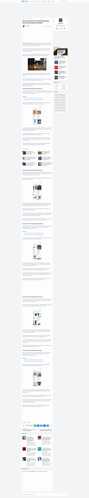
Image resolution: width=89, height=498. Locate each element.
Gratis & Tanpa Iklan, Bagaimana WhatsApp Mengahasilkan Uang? (46, 460)
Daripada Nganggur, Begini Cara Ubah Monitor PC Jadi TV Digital (63, 77)
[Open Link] (66, 1)
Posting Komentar (29, 425)
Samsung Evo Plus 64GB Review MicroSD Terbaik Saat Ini (33, 361)
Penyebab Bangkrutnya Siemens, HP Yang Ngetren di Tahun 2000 (46, 449)
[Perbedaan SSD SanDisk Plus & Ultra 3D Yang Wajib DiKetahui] (24, 460)
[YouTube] (64, 28)
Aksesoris (24, 422)
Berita (36, 1)
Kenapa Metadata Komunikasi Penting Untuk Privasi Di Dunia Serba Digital (31, 158)
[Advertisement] (44, 9)
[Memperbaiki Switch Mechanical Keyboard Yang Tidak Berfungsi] (24, 154)
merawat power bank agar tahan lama (30, 301)
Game (40, 1)
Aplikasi (32, 1)
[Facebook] (44, 426)
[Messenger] (41, 426)
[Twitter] (47, 426)
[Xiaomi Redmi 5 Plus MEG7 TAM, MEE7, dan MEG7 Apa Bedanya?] (24, 450)
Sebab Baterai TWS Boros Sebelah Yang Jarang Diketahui (33, 234)
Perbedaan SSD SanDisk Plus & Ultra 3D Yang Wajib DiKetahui (31, 460)
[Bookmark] (23, 425)
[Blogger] (56, 28)
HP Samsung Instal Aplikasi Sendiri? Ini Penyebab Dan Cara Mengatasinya (59, 57)
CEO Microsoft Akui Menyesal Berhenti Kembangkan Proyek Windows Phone (47, 164)
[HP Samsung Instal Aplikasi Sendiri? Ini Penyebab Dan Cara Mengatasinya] (61, 55)
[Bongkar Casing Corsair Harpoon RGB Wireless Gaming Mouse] (40, 154)
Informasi (29, 422)
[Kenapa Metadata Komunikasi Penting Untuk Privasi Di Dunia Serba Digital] (24, 159)
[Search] (64, 1)
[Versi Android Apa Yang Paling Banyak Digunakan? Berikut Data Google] (39, 439)
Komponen (64, 86)
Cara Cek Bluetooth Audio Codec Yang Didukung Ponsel (33, 233)
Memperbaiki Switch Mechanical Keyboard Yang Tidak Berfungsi (31, 152)
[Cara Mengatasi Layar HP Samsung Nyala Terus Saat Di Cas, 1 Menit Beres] (56, 63)
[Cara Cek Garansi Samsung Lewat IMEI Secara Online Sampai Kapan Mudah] (24, 165)
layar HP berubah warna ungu (34, 174)
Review (49, 1)
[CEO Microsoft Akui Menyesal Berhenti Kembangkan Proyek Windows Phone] (40, 165)
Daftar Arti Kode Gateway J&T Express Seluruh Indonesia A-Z (63, 67)
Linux (56, 88)
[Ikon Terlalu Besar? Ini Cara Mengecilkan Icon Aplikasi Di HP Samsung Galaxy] (56, 73)
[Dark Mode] (60, 1)
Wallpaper (63, 88)
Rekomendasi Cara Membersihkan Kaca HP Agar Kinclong (33, 99)
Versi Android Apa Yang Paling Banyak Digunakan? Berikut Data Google (46, 438)
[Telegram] (38, 426)
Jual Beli (57, 86)
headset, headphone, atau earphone (34, 45)
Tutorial (53, 1)
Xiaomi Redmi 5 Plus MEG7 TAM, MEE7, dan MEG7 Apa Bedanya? (31, 449)
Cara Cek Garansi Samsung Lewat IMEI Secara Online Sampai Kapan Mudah (31, 164)
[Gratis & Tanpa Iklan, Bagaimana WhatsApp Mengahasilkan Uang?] (39, 460)
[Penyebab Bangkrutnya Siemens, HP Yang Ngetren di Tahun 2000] (39, 450)
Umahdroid (25, 1)
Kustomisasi (44, 1)
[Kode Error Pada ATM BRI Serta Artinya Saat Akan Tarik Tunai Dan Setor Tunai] (40, 159)
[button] (49, 26)
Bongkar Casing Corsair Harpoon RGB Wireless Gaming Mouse (46, 152)
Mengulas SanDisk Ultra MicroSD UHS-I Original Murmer (33, 359)
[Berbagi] (51, 426)
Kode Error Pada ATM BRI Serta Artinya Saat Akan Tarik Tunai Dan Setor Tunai (46, 158)
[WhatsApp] (35, 426)
